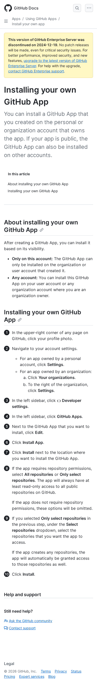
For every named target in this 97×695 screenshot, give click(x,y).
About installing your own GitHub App (41, 226)
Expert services (31, 676)
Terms (46, 671)
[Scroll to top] (86, 684)
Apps (16, 18)
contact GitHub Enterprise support (36, 71)
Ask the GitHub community (30, 621)
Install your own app (28, 24)
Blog (51, 676)
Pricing (9, 676)
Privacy (61, 671)
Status (76, 671)
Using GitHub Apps (41, 18)
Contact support (22, 628)
